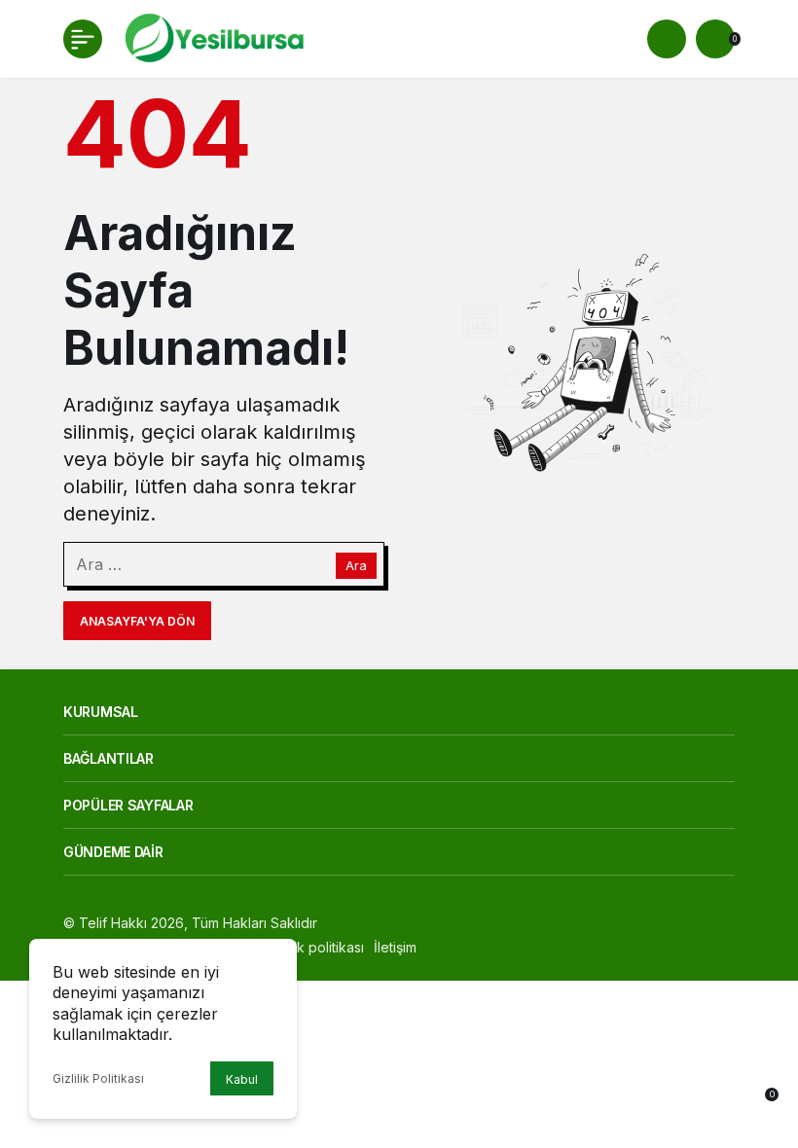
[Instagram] (509, 947)
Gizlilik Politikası (98, 1078)
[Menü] (82, 38)
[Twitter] (476, 947)
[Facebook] (443, 947)
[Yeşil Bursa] (212, 37)
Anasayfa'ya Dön (137, 621)
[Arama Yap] (666, 38)
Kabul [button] (242, 1079)
